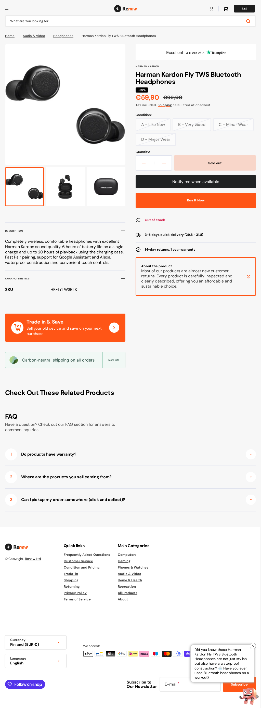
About (123, 599)
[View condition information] (244, 276)
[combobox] (128, 21)
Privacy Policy (75, 593)
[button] (7, 8)
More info (112, 359)
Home (10, 36)
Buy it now (193, 200)
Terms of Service (77, 599)
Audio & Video (34, 36)
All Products (127, 593)
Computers (127, 555)
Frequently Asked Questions (87, 555)
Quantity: (141, 152)
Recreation (127, 586)
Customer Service (78, 561)
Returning (72, 586)
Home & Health (130, 580)
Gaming (124, 561)
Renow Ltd (33, 559)
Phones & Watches (133, 567)
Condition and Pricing (82, 567)
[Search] (245, 21)
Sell (240, 9)
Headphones (63, 36)
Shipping (163, 105)
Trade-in (71, 574)
